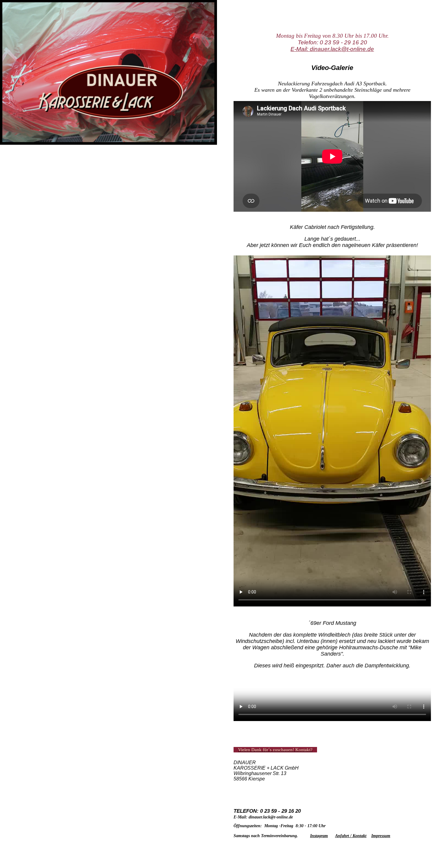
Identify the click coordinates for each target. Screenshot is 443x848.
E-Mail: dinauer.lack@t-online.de (332, 49)
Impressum (380, 836)
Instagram (319, 836)
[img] (110, 92)
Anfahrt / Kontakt (350, 836)
